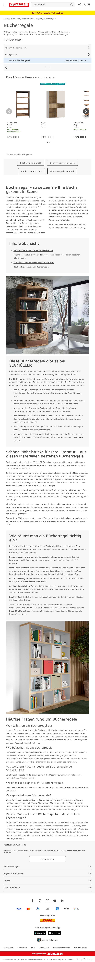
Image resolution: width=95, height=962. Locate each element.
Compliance (8, 947)
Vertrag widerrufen (83, 959)
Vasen (34, 803)
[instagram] (47, 901)
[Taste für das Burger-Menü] (5, 4)
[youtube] (54, 901)
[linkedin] (62, 901)
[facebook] (32, 901)
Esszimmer (68, 730)
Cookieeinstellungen (61, 947)
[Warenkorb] (89, 5)
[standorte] (80, 5)
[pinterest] (40, 901)
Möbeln (78, 476)
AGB (33, 947)
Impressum (22, 947)
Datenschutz (44, 947)
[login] (84, 5)
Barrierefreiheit (80, 947)
